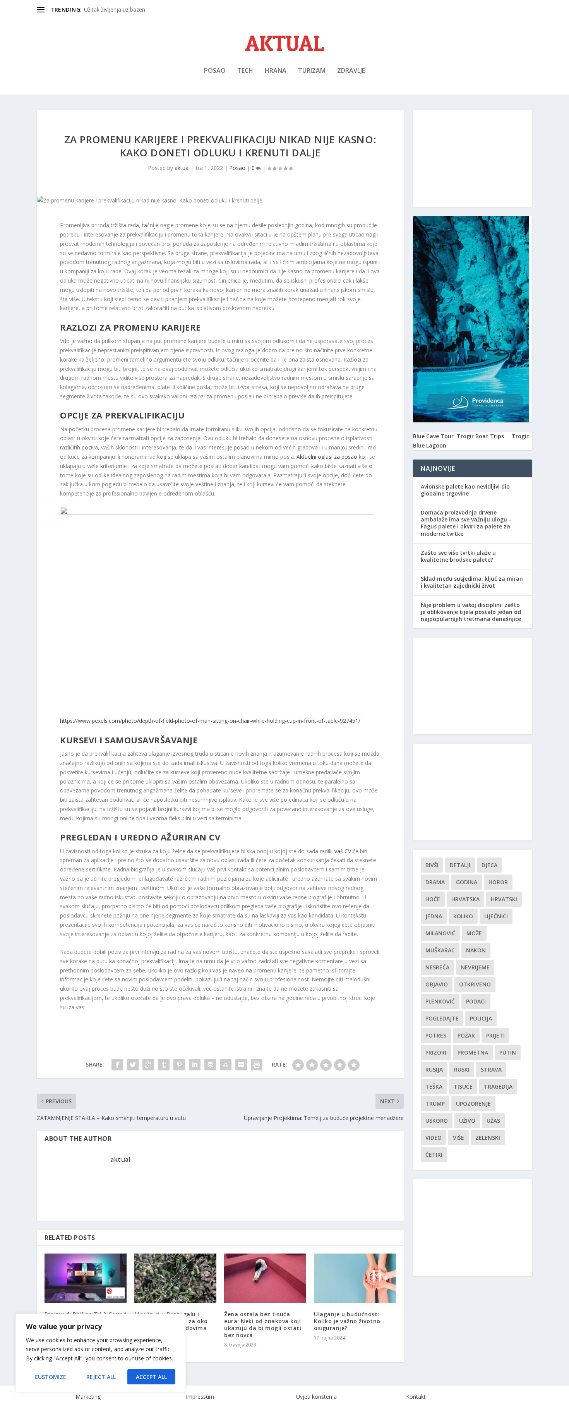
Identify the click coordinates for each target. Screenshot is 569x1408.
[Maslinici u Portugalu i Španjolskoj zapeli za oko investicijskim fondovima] (175, 1278)
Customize (50, 1377)
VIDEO (433, 1137)
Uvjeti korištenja (316, 1396)
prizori (435, 1052)
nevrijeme (475, 967)
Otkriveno (475, 984)
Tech (245, 71)
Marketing (88, 1396)
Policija (481, 1018)
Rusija (434, 1069)
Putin (507, 1052)
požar (466, 1035)
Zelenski (487, 1137)
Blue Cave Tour (433, 436)
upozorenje (473, 1103)
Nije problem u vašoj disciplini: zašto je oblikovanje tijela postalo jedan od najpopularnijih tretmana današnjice (471, 612)
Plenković (440, 1001)
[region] (100, 1353)
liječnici (496, 916)
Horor (498, 882)
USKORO (436, 1120)
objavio (436, 984)
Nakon (476, 950)
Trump (435, 1103)
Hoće (432, 899)
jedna (433, 916)
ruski (462, 1069)
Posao (215, 71)
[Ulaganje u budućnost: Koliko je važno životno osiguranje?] (355, 1278)
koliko (463, 916)
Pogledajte (442, 1018)
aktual (182, 167)
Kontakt (416, 1396)
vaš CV (342, 851)
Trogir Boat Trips (480, 436)
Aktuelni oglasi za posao (326, 456)
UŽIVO (467, 1120)
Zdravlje (351, 71)
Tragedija (498, 1086)
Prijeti (495, 1035)
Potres (435, 1035)
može (474, 933)
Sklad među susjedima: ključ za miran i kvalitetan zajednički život (472, 582)
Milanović (440, 933)
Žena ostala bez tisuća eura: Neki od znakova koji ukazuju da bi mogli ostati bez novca (262, 1324)
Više (458, 1137)
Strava (491, 1069)
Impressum (200, 1396)
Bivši (432, 865)
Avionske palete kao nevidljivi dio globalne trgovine (465, 490)
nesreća (437, 967)
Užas (493, 1120)
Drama (435, 882)
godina (466, 882)
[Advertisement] (472, 158)
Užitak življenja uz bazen (114, 9)
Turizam (312, 71)
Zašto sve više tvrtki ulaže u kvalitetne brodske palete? (458, 556)
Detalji (460, 865)
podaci (476, 1001)
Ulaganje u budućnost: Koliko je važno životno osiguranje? (347, 1321)
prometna (473, 1052)
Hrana (275, 71)
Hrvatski (504, 899)
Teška (433, 1086)
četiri (433, 1154)
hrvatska (465, 899)
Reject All (101, 1377)
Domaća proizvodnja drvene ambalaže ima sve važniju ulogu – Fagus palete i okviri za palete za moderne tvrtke (466, 523)
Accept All (151, 1377)
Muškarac (440, 950)
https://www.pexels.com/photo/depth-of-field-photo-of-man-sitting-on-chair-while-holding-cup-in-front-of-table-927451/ (210, 720)
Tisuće (463, 1086)
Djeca (489, 865)
